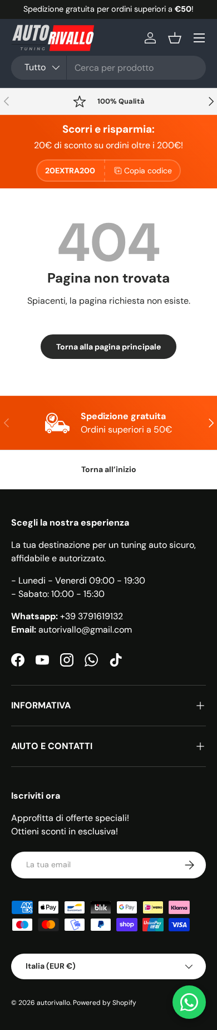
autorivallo (53, 1002)
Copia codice (148, 171)
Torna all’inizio (108, 469)
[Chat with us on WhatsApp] (189, 1002)
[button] (174, 38)
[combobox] (108, 68)
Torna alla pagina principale (108, 347)
